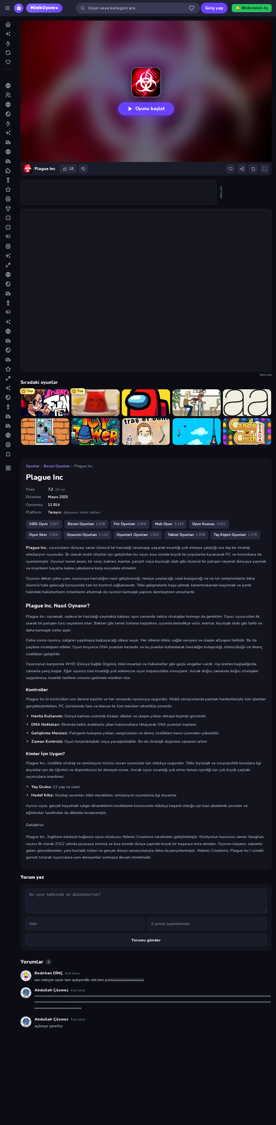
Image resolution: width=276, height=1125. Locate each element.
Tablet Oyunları (186, 534)
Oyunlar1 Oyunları (138, 534)
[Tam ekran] (264, 168)
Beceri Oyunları (57, 466)
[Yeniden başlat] (253, 168)
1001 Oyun (44, 524)
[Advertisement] (119, 192)
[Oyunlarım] (191, 8)
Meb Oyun (169, 524)
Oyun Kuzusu (209, 524)
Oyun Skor (43, 534)
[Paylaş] (241, 168)
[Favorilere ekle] (230, 168)
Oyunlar (32, 466)
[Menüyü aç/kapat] (7, 8)
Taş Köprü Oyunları (235, 534)
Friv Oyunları (130, 524)
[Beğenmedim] (83, 168)
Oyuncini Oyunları (87, 534)
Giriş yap (214, 8)
